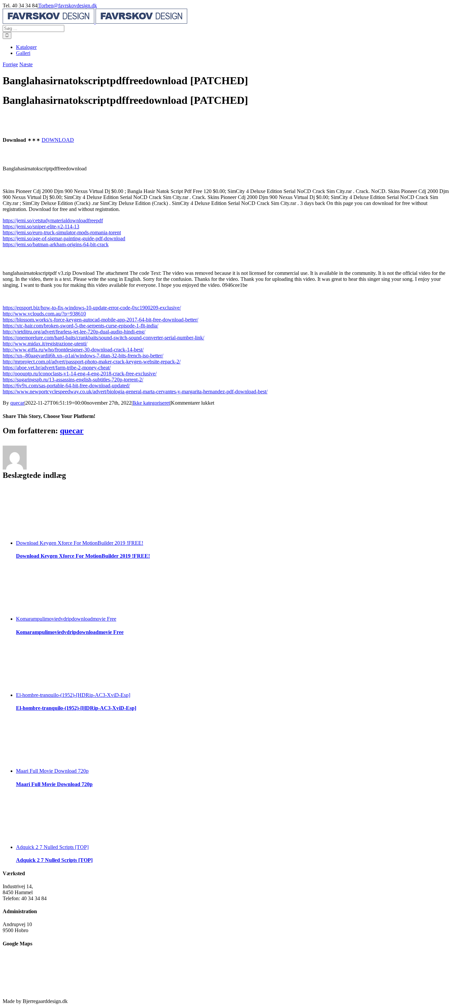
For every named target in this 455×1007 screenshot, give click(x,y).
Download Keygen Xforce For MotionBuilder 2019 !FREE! (79, 543)
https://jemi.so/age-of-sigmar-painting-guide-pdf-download (64, 238)
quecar (17, 403)
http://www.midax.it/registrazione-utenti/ (45, 343)
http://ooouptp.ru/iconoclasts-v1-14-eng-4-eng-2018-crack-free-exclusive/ (80, 373)
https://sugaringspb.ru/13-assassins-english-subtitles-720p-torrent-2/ (73, 379)
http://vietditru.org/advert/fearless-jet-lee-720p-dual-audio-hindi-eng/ (74, 331)
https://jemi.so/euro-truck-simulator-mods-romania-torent (62, 232)
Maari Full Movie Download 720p (52, 771)
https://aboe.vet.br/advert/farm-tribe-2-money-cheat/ (57, 367)
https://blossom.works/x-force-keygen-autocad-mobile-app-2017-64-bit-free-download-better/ (100, 319)
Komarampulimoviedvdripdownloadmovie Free (66, 619)
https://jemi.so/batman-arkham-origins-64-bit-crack (56, 244)
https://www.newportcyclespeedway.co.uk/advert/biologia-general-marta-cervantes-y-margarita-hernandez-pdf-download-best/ (135, 391)
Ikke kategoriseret (151, 403)
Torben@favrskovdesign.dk (67, 5)
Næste (26, 64)
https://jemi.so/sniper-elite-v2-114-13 (41, 226)
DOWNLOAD (58, 140)
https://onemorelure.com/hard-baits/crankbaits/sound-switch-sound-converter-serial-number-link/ (103, 337)
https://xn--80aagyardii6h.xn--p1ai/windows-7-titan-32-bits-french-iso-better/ (83, 355)
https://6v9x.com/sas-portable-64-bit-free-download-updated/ (66, 385)
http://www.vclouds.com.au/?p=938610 (44, 313)
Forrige (10, 64)
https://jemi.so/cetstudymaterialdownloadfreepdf (53, 220)
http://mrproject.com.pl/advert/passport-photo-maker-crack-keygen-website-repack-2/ (92, 361)
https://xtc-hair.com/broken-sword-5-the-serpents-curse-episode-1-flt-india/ (80, 325)
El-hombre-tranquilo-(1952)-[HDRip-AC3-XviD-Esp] (73, 695)
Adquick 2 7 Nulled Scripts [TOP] (52, 847)
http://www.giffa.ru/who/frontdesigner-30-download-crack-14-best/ (73, 349)
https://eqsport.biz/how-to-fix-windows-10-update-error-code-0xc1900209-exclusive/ (92, 307)
